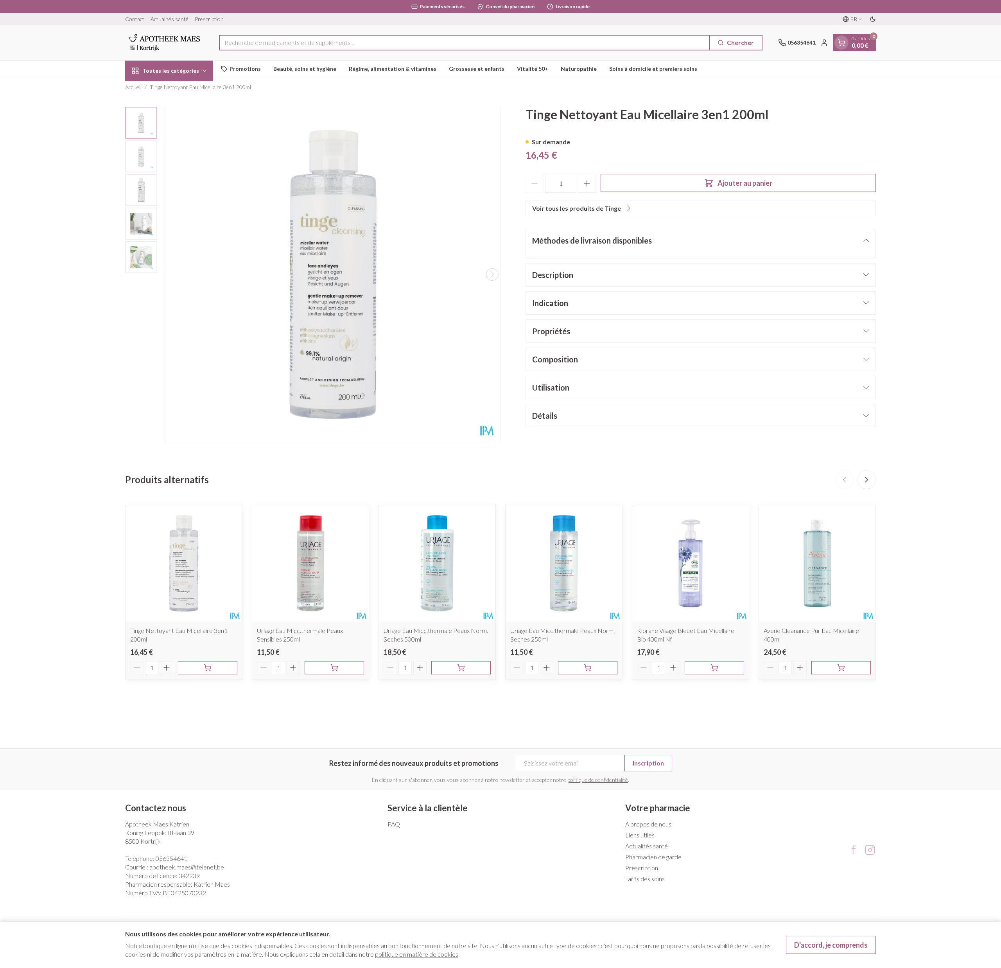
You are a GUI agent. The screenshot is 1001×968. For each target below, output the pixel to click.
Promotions (245, 68)
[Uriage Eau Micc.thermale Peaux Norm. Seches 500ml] (437, 563)
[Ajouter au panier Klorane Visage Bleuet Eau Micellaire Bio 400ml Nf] (714, 667)
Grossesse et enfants (476, 68)
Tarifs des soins (645, 878)
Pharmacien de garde (653, 856)
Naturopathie (579, 68)
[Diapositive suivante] (866, 479)
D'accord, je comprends (831, 945)
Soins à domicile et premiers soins (653, 68)
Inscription (648, 763)
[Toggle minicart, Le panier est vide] (841, 43)
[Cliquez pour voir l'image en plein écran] (332, 274)
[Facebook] (853, 850)
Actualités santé (169, 19)
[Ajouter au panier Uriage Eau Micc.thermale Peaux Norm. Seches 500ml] (461, 667)
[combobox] (464, 42)
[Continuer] (492, 274)
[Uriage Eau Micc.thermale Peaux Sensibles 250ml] (310, 563)
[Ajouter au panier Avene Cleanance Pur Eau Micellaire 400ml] (841, 667)
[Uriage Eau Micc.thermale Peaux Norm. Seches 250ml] (564, 563)
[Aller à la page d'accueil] (164, 42)
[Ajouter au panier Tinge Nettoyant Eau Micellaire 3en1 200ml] (207, 667)
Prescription (209, 19)
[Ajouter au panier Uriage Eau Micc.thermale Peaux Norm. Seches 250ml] (587, 667)
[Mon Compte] (824, 43)
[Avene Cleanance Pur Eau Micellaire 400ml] (817, 563)
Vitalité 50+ (532, 68)
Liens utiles (640, 835)
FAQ (393, 824)
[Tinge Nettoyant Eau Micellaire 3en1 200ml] (184, 563)
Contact (134, 19)
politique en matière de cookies (416, 954)
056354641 (171, 858)
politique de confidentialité (597, 779)
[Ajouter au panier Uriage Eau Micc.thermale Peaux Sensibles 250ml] (334, 667)
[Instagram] (870, 850)
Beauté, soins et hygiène (304, 68)
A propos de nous (648, 824)
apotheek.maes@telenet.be (186, 867)
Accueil (133, 87)
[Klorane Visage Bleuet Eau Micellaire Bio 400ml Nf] (690, 563)
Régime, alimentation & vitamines (392, 68)
